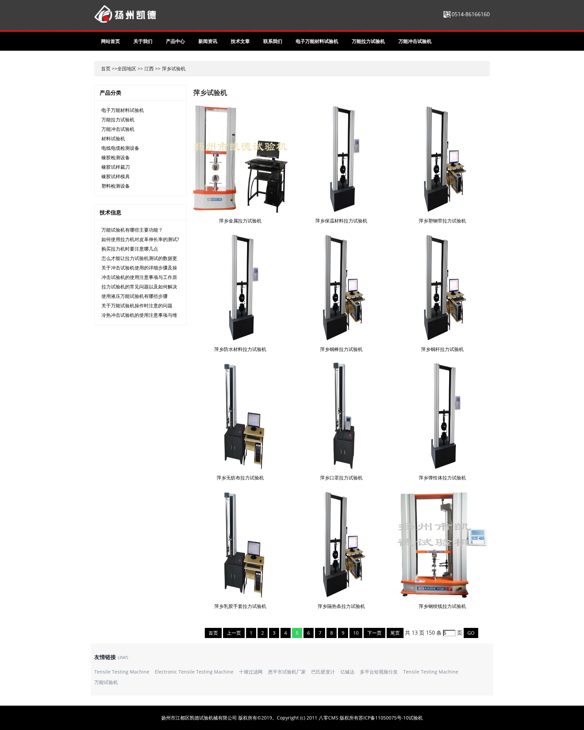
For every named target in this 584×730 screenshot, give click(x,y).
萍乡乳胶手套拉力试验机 (240, 606)
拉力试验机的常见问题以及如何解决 (139, 286)
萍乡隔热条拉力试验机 (341, 606)
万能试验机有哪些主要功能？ (132, 230)
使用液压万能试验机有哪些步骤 (134, 296)
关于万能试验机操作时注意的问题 (136, 305)
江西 (149, 68)
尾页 (395, 633)
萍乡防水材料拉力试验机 (240, 349)
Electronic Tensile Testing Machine (194, 671)
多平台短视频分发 (379, 671)
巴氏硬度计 (323, 671)
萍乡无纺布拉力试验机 (240, 477)
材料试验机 (113, 138)
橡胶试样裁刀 (115, 167)
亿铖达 (347, 671)
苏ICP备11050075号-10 (384, 717)
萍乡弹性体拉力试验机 (442, 477)
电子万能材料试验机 (317, 41)
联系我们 (272, 41)
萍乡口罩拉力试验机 (341, 477)
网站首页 (110, 41)
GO (470, 633)
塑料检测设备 (115, 186)
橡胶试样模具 (115, 176)
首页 (106, 68)
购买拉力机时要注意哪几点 (129, 248)
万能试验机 (106, 682)
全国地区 (126, 68)
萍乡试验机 (210, 92)
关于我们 (142, 41)
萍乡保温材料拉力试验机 (341, 220)
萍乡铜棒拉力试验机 (341, 349)
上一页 (234, 633)
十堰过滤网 (251, 671)
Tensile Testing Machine (121, 671)
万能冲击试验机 (415, 41)
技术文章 (240, 41)
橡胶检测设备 (115, 157)
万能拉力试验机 (368, 41)
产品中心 (175, 41)
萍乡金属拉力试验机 (240, 220)
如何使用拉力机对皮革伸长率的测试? (140, 239)
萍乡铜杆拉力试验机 (442, 349)
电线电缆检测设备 (120, 148)
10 (356, 633)
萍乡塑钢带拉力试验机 (442, 220)
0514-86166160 (471, 14)
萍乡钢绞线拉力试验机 (442, 606)
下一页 (374, 633)
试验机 (416, 717)
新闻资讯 (207, 41)
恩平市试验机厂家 (287, 671)
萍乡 (166, 68)
